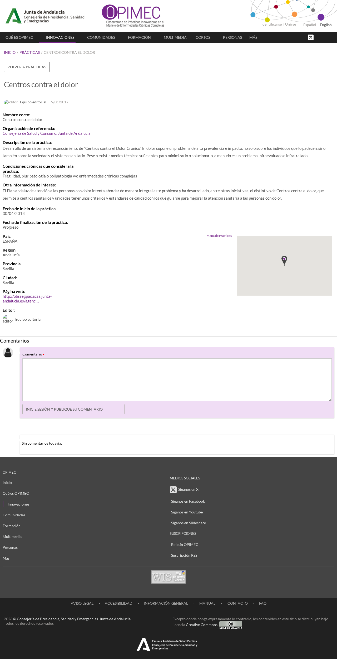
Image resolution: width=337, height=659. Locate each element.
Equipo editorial (33, 102)
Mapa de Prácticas (219, 236)
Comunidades (101, 37)
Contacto (237, 603)
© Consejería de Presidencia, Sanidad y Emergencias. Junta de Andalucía (72, 619)
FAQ (262, 603)
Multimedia (175, 37)
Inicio (10, 52)
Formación (139, 37)
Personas (232, 37)
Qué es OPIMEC (19, 37)
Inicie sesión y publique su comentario (64, 409)
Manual (207, 603)
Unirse (290, 24)
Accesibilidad (118, 603)
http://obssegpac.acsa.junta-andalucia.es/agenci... (27, 298)
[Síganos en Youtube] (325, 37)
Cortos (203, 37)
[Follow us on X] (311, 37)
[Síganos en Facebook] (320, 37)
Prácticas (29, 52)
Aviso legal (82, 603)
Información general (166, 603)
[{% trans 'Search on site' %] (330, 37)
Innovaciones (60, 37)
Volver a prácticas (26, 67)
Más (253, 37)
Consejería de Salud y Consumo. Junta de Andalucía (47, 133)
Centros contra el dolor (69, 52)
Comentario (33, 354)
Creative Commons (201, 624)
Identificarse (271, 24)
